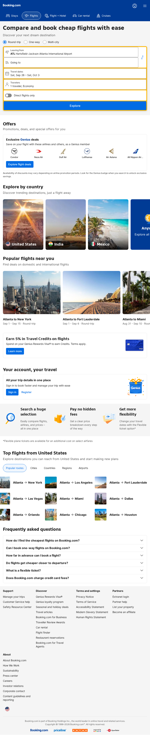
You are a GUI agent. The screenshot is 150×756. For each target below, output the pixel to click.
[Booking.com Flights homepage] (11, 5)
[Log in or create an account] (134, 5)
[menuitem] (12, 16)
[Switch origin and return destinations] (142, 57)
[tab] (15, 468)
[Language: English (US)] (7, 709)
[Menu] (144, 5)
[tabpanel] (75, 496)
